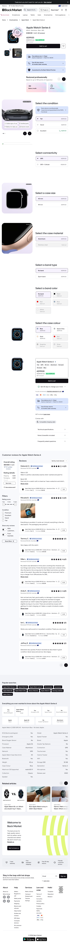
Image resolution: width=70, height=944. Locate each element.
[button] (17, 32)
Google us (10, 842)
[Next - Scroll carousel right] (64, 79)
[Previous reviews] (61, 665)
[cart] (66, 10)
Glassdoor (51, 894)
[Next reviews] (66, 665)
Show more (24, 484)
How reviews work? (10, 487)
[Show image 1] (3, 133)
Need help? (55, 10)
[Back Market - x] (8, 897)
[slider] (4, 504)
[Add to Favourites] (63, 46)
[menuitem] (16, 15)
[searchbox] (32, 10)
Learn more (46, 414)
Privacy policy (40, 903)
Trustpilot (50, 891)
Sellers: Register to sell (17, 894)
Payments (17, 901)
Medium (50, 896)
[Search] (24, 9)
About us (5, 891)
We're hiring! (6, 894)
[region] (46, 87)
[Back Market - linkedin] (4, 901)
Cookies (38, 906)
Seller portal (17, 898)
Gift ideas (17, 918)
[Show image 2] (4, 133)
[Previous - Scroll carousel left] (59, 79)
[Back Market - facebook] (8, 901)
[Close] (67, 2)
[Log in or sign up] (62, 10)
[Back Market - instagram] (4, 897)
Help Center (17, 911)
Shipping (16, 903)
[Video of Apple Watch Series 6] (17, 53)
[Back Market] (12, 10)
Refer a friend (29, 891)
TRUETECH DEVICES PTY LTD (54, 391)
